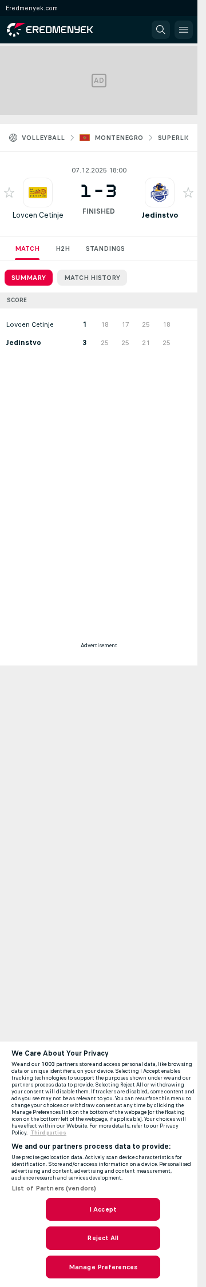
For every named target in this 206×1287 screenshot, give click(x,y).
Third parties (48, 1132)
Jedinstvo (159, 215)
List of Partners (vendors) (53, 1188)
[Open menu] (184, 30)
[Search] (161, 30)
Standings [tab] (105, 248)
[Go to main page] (58, 30)
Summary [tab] (28, 278)
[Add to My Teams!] (9, 192)
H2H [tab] (63, 248)
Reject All (102, 1238)
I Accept (103, 1209)
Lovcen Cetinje (38, 215)
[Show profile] (38, 192)
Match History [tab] (92, 278)
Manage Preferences (103, 1267)
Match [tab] (27, 248)
